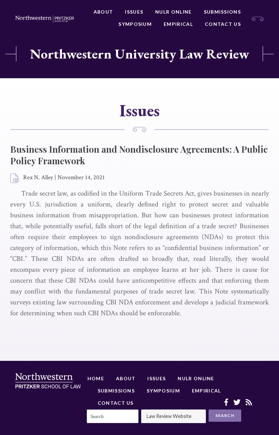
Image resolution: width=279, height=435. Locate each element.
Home (95, 378)
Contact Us (223, 24)
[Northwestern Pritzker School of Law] (44, 19)
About (103, 12)
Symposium (135, 24)
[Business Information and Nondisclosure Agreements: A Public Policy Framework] (15, 178)
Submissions (222, 12)
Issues (134, 12)
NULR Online (173, 12)
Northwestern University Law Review (139, 53)
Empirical (178, 24)
